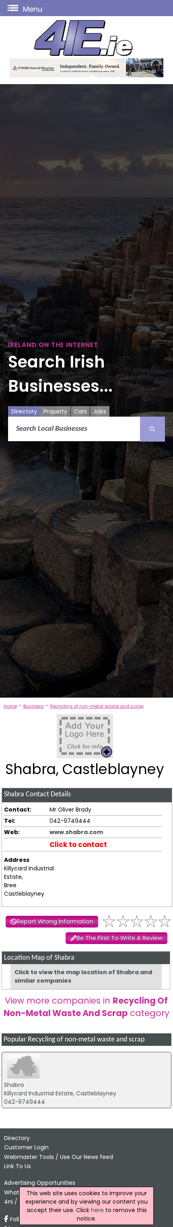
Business (33, 706)
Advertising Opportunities (39, 1183)
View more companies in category (86, 1007)
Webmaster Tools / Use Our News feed (58, 1157)
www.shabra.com (76, 832)
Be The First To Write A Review (119, 938)
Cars (80, 411)
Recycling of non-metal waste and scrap (97, 706)
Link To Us (17, 1166)
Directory (24, 411)
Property (55, 411)
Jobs (99, 411)
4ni (8, 1202)
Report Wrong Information (54, 921)
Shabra (14, 1085)
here (97, 1210)
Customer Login (26, 1147)
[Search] (152, 429)
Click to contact (78, 844)
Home (10, 706)
